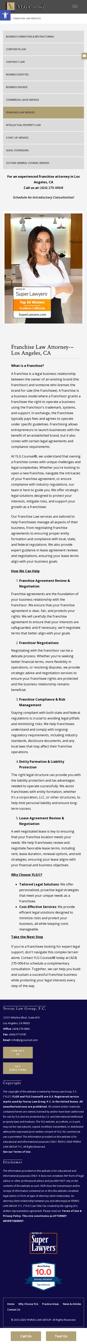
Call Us (26, 1336)
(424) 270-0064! (51, 188)
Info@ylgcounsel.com (25, 1040)
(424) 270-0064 (21, 1029)
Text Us (61, 1336)
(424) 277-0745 (17, 1034)
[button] (5, 15)
